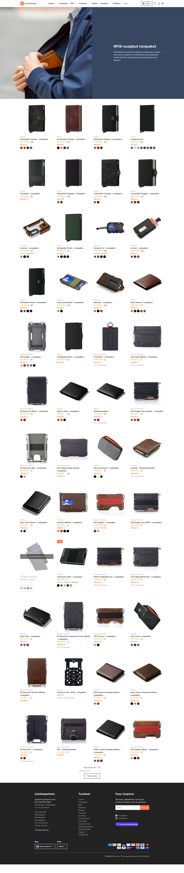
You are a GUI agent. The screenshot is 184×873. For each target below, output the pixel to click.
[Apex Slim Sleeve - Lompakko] (37, 502)
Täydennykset (84, 829)
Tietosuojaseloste (128, 856)
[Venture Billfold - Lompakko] (73, 502)
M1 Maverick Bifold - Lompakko (34, 411)
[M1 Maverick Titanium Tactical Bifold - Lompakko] (73, 616)
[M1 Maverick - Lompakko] (37, 729)
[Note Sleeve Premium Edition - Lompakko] (147, 672)
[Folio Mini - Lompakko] (37, 616)
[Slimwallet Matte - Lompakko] (73, 227)
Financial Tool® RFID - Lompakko (71, 692)
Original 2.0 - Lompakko (105, 248)
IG (36, 808)
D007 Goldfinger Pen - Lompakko (109, 577)
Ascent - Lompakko (139, 248)
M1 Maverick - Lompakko (31, 750)
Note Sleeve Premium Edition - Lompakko (144, 693)
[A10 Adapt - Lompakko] (37, 336)
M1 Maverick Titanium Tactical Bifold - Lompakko (73, 637)
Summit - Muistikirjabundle (143, 468)
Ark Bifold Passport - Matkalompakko (29, 578)
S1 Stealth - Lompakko (104, 357)
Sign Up (144, 808)
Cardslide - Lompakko (30, 194)
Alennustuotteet (85, 827)
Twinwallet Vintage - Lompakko (108, 194)
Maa (36, 842)
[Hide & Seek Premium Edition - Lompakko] (110, 729)
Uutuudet (82, 821)
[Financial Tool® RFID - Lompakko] (73, 672)
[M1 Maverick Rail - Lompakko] (37, 447)
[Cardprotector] (147, 119)
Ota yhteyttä (40, 812)
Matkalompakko (101, 411)
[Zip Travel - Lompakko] (147, 616)
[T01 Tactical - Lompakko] (110, 616)
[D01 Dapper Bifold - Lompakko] (147, 729)
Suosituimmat (84, 824)
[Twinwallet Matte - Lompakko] (73, 336)
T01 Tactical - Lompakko (105, 636)
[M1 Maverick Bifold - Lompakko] (37, 391)
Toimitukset (40, 817)
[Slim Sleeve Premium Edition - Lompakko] (110, 672)
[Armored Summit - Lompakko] (73, 282)
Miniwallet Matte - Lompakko (33, 302)
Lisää (125, 3)
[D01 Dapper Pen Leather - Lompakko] (147, 391)
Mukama (115, 856)
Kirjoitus (83, 3)
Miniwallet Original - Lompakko (108, 139)
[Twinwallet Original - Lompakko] (147, 173)
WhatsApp (39, 805)
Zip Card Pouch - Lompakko (106, 468)
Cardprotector (137, 139)
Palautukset (40, 820)
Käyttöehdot (143, 856)
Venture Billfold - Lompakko (69, 523)
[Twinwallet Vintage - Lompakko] (110, 173)
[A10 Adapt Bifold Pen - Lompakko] (147, 556)
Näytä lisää (92, 776)
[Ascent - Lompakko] (147, 227)
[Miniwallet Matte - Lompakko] (37, 282)
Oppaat (81, 832)
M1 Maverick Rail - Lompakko (33, 468)
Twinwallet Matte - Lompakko (70, 357)
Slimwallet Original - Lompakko (71, 194)
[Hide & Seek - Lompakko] (73, 391)
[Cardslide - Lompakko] (37, 173)
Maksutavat (40, 815)
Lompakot (63, 3)
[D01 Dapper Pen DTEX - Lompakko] (147, 502)
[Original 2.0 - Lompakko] (110, 227)
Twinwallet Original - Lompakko (145, 194)
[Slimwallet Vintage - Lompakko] (73, 119)
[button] (162, 3)
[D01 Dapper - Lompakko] (110, 502)
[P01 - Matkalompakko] (73, 729)
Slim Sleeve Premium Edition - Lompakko (107, 693)
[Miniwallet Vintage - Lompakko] (37, 119)
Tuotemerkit (83, 818)
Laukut (51, 3)
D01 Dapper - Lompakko (105, 523)
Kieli (59, 842)
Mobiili (95, 3)
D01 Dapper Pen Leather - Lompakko (147, 411)
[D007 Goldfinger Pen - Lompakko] (110, 556)
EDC (72, 3)
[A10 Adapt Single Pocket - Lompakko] (73, 447)
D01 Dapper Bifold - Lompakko (144, 750)
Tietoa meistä (41, 826)
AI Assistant (44, 808)
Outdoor (116, 3)
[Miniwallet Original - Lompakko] (110, 119)
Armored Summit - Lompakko (70, 302)
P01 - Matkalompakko (66, 750)
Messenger (51, 805)
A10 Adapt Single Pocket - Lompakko (69, 469)
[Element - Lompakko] (110, 282)
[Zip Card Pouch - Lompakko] (110, 447)
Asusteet (104, 3)
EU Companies (41, 823)
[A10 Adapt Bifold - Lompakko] (147, 336)
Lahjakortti (83, 835)
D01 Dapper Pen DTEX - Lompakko (146, 523)
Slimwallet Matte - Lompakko (70, 248)
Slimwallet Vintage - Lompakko (71, 139)
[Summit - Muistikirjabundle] (147, 447)
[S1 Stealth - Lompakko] (110, 336)
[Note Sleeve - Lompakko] (147, 282)
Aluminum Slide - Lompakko (69, 577)
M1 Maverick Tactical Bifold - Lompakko (33, 693)
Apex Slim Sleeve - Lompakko (33, 523)
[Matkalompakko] (110, 391)
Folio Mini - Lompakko (30, 636)
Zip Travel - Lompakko (141, 636)
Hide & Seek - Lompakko (68, 411)
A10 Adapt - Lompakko (30, 357)
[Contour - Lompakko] (37, 227)
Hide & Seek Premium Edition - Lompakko (107, 751)
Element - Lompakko (103, 302)
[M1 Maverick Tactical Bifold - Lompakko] (37, 672)
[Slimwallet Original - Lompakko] (73, 173)
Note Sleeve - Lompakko (142, 302)
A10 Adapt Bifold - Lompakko (144, 357)
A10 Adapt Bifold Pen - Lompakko (146, 577)
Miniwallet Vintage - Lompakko (34, 139)
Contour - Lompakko (29, 248)
